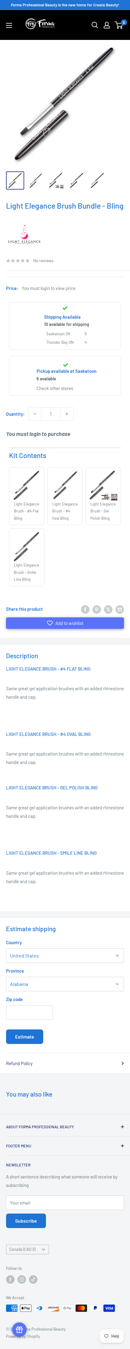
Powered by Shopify (23, 1336)
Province (15, 971)
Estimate (24, 1036)
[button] (65, 623)
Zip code (14, 999)
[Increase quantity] (66, 414)
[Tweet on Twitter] (108, 608)
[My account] (107, 25)
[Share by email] (119, 608)
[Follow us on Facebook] (10, 1279)
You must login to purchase (38, 434)
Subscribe (26, 1221)
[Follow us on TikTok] (33, 1279)
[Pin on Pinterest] (97, 608)
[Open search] (95, 25)
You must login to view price (49, 288)
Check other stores (55, 388)
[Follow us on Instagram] (22, 1279)
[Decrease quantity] (34, 414)
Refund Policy (19, 1063)
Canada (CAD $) (22, 1249)
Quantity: (15, 414)
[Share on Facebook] (85, 608)
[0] (119, 25)
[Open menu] (9, 25)
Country (14, 942)
